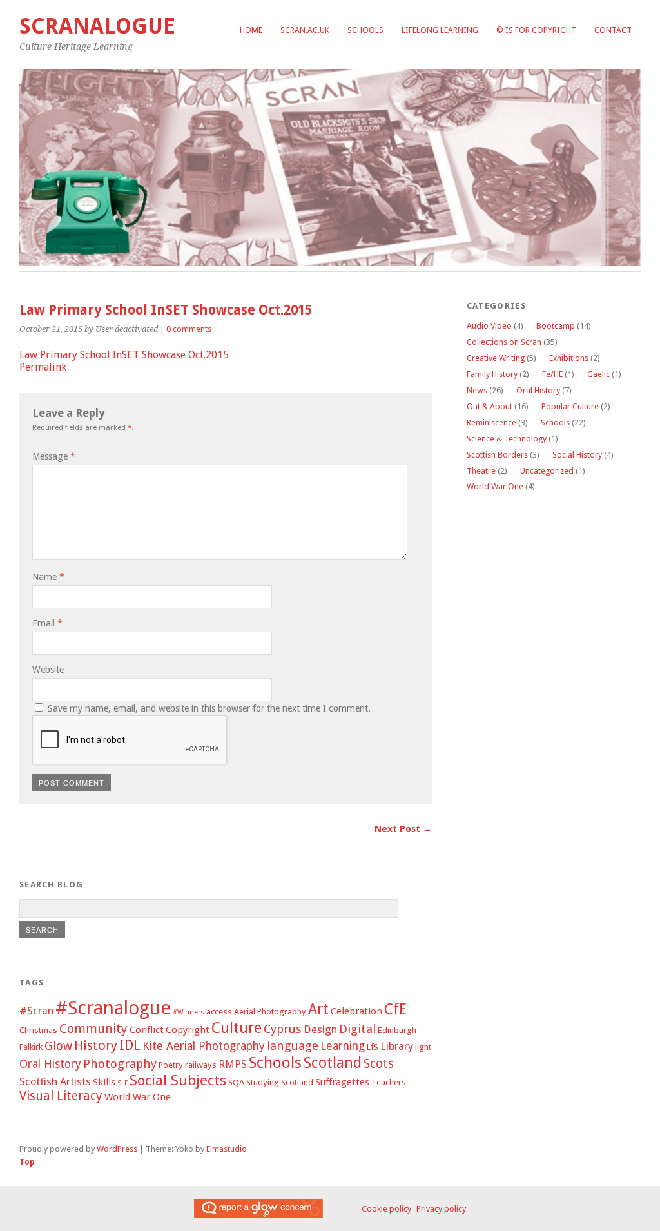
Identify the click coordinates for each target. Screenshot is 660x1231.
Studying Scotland (279, 1082)
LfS (372, 1047)
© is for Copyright (536, 30)
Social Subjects (178, 1080)
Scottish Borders (497, 455)
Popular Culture (570, 406)
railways (201, 1065)
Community (93, 1029)
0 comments (188, 329)
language (292, 1046)
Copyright (187, 1030)
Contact (613, 30)
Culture (236, 1028)
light (423, 1047)
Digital (357, 1029)
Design (320, 1029)
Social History (577, 455)
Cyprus (283, 1029)
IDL (130, 1045)
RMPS (232, 1064)
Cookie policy (386, 1209)
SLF (122, 1083)
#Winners (188, 1012)
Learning (342, 1045)
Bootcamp (555, 326)
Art (318, 1009)
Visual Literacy (60, 1096)
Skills (104, 1082)
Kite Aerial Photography (203, 1045)
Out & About (489, 406)
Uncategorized (547, 471)
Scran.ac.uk (304, 30)
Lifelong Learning (440, 30)
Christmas (38, 1030)
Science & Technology (507, 438)
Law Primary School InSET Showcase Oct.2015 (124, 355)
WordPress (117, 1149)
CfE (395, 1009)
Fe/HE (552, 374)
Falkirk (31, 1047)
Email (47, 623)
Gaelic (598, 374)
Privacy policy (441, 1209)
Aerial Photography (270, 1011)
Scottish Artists (55, 1082)
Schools (365, 30)
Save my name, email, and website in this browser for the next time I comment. (209, 708)
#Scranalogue (113, 1008)
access (219, 1011)
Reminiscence (491, 422)
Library (396, 1046)
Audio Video (489, 326)
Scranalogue (97, 26)
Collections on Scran (504, 342)
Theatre (481, 471)
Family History (492, 374)
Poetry (171, 1065)
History (95, 1045)
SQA (236, 1082)
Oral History (50, 1064)
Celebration (356, 1011)
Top (27, 1162)
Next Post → (403, 829)
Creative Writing (496, 358)
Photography (120, 1064)
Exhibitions (568, 358)
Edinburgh (397, 1030)
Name (48, 577)
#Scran (36, 1011)
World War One (137, 1097)
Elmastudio (226, 1149)
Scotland (333, 1063)
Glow (58, 1046)
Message (53, 456)
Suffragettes (342, 1082)
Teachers (388, 1082)
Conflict (147, 1030)
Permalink (42, 367)
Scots (379, 1063)
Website (48, 669)
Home (251, 30)
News (477, 390)
